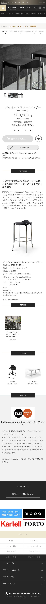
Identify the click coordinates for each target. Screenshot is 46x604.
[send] (38, 138)
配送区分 (6, 271)
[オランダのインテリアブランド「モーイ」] (34, 517)
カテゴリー (23, 534)
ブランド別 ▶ (11, 557)
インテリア (9, 14)
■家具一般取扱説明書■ (10, 300)
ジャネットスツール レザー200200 (23, 26)
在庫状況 (16, 125)
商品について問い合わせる (23, 494)
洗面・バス (41, 14)
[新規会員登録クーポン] (11, 517)
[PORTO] (34, 528)
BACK (5, 26)
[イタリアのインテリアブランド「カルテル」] (11, 528)
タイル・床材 (19, 14)
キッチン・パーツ (31, 14)
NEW (2, 14)
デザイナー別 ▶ (34, 557)
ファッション (34, 551)
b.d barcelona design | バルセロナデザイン (26, 262)
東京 (4, 155)
